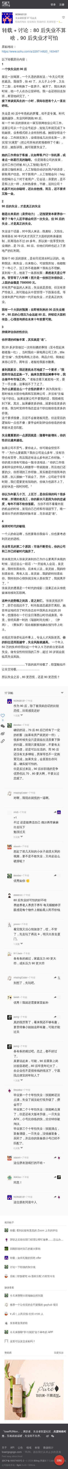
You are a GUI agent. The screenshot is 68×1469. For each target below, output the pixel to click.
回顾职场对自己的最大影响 (25, 1248)
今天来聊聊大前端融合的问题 (26, 1295)
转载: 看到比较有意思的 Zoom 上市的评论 (34, 1230)
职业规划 (31, 21)
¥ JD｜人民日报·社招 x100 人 (26, 1314)
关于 (4, 1447)
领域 (28, 1447)
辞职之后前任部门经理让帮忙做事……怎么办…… (36, 1239)
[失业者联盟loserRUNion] (48, 1436)
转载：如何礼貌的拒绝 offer (25, 1258)
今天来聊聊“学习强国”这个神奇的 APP (31, 1332)
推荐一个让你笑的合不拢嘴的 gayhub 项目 (34, 1304)
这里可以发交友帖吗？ (22, 1341)
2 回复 (17, 1148)
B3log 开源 (39, 1460)
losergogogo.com (12, 1452)
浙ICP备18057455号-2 (13, 1460)
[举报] (63, 18)
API (12, 1447)
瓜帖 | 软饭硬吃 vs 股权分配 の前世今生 (32, 1276)
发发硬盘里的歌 (19, 1323)
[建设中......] (52, 1436)
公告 (20, 1447)
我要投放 (58, 1352)
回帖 (59, 1460)
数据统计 (48, 1447)
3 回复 (17, 836)
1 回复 (17, 715)
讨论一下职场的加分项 (22, 1267)
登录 (53, 4)
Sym (19, 1464)
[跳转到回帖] (57, 812)
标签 (37, 1447)
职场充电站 (20, 21)
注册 (61, 4)
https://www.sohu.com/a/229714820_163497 (30, 51)
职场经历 (41, 21)
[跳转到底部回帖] (62, 693)
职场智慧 (51, 21)
